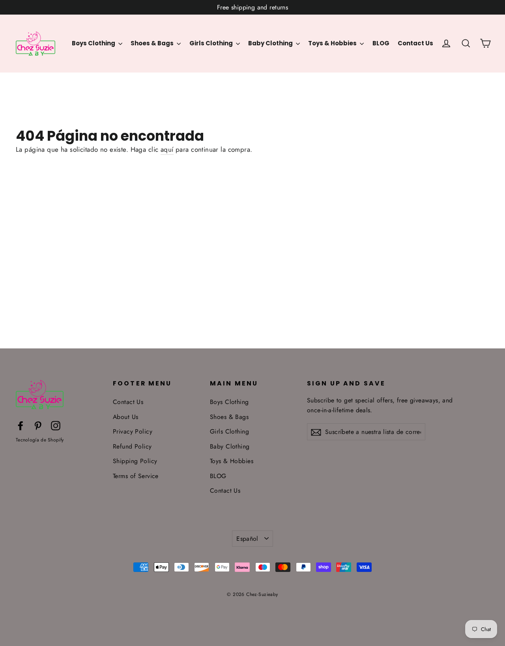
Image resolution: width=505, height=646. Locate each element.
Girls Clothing (211, 43)
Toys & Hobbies (333, 43)
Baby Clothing (271, 43)
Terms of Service (136, 475)
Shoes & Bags (153, 43)
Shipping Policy (135, 460)
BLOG (380, 43)
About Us (125, 416)
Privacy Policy (132, 431)
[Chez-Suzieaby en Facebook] (20, 425)
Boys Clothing (94, 43)
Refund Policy (132, 446)
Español (247, 538)
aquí (167, 149)
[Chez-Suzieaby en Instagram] (55, 425)
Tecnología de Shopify (40, 439)
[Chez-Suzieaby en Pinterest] (38, 425)
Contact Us (415, 43)
